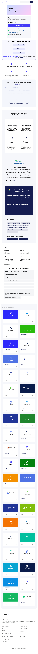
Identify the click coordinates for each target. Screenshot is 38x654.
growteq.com (7, 602)
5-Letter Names (22, 633)
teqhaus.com (23, 602)
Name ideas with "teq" (23, 238)
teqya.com (6, 438)
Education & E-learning (23, 227)
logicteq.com (23, 319)
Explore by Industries (23, 628)
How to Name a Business (6, 633)
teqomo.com (23, 498)
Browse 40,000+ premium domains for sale (19, 103)
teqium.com (6, 468)
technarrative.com (7, 349)
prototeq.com (23, 483)
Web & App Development (12, 225)
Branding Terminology (6, 639)
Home (3, 642)
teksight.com (7, 408)
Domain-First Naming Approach (7, 636)
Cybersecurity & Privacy (12, 227)
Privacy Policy (4, 641)
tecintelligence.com (24, 334)
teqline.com (23, 572)
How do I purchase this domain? (11, 274)
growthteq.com (23, 468)
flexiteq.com (7, 513)
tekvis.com (22, 364)
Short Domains (22, 631)
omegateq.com (23, 438)
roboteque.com (7, 379)
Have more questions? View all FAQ (12, 297)
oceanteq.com (23, 453)
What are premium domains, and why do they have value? (16, 271)
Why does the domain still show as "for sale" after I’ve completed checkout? (17, 294)
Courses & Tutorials (11, 229)
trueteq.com (23, 423)
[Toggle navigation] (35, 2)
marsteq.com (7, 453)
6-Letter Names (22, 634)
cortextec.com (23, 349)
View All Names (22, 636)
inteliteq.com (7, 334)
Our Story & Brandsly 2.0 (6, 638)
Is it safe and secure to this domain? (12, 277)
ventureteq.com (7, 587)
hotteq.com (6, 483)
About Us (3, 630)
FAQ (2, 628)
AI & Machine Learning (26, 223)
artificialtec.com (23, 408)
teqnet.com (23, 587)
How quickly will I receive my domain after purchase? (15, 280)
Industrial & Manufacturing (22, 229)
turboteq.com (23, 513)
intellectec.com (7, 364)
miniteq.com (6, 498)
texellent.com (23, 379)
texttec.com (23, 393)
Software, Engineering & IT (24, 225)
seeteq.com (6, 319)
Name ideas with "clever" (12, 238)
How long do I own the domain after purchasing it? (14, 290)
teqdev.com (6, 572)
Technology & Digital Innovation (14, 223)
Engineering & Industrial (12, 231)
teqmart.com (7, 423)
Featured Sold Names (6, 631)
